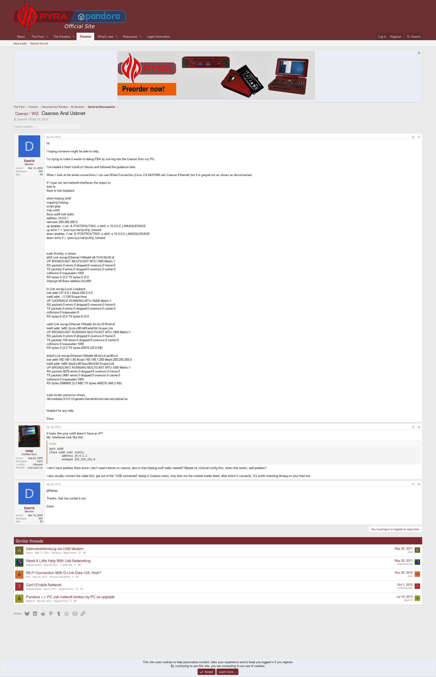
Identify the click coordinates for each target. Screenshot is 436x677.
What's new (105, 36)
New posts (20, 43)
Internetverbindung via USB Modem (55, 548)
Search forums (39, 43)
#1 (419, 137)
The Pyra (38, 36)
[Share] (413, 137)
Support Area (66, 588)
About (21, 36)
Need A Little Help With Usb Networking (58, 560)
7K (81, 588)
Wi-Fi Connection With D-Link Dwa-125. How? (63, 572)
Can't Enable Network (43, 584)
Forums (85, 36)
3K (79, 564)
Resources (130, 36)
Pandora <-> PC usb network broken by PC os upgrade (70, 596)
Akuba (29, 552)
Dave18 (22, 119)
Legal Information (158, 36)
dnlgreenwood (34, 564)
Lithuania (38, 464)
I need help (66, 564)
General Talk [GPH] (59, 576)
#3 (419, 484)
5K (84, 552)
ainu (28, 576)
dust (410, 551)
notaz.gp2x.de (35, 467)
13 (76, 588)
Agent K (30, 601)
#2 (419, 427)
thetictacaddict (33, 588)
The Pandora (61, 36)
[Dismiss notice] (418, 53)
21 (79, 552)
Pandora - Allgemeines (64, 552)
